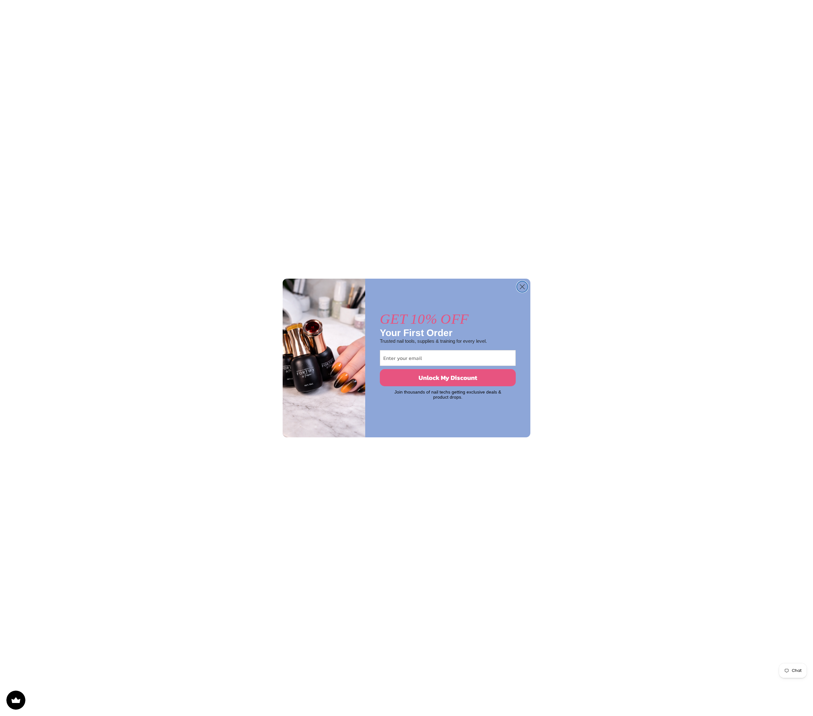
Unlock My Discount (448, 377)
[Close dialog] (522, 286)
